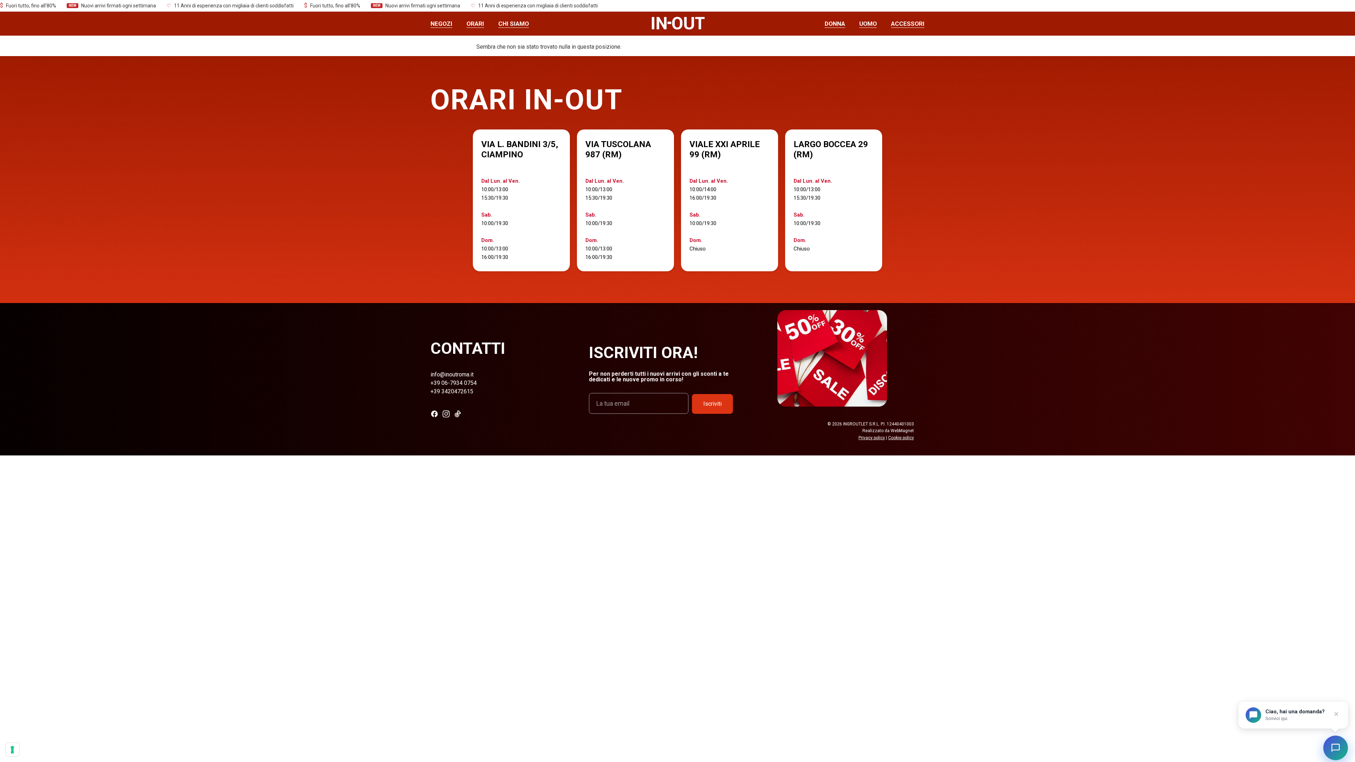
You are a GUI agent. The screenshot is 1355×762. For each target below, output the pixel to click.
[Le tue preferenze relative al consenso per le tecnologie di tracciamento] (12, 749)
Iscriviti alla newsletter (678, 433)
